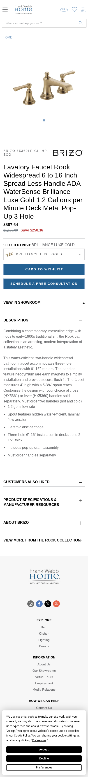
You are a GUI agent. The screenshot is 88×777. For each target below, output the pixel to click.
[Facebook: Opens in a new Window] (39, 603)
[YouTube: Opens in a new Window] (56, 603)
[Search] (80, 23)
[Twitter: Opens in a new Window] (47, 603)
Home (7, 37)
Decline (44, 758)
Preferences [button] (39, 740)
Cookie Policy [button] (22, 735)
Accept (44, 749)
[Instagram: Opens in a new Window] (30, 603)
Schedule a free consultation (44, 283)
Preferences (44, 767)
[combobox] (44, 254)
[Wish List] (74, 9)
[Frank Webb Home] (23, 9)
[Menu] (5, 9)
